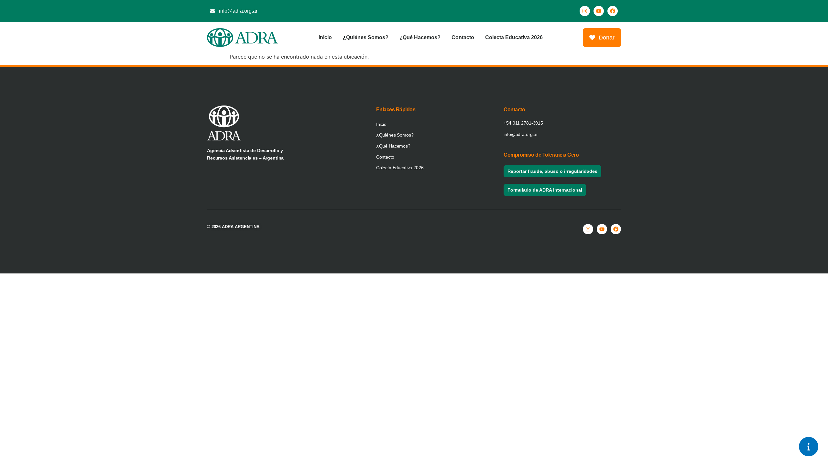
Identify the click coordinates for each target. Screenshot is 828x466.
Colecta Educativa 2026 (514, 37)
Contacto (463, 37)
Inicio (325, 37)
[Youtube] (599, 11)
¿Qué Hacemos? (420, 37)
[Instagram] (585, 11)
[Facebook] (612, 11)
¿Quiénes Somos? (365, 37)
